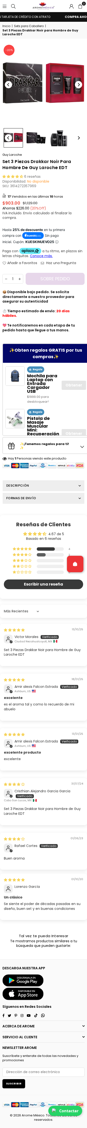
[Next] (78, 84)
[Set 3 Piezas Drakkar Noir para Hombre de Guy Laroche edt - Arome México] (13, 137)
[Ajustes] (71, 6)
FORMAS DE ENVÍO (21, 498)
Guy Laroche (12, 154)
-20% (9, 50)
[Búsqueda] (13, 6)
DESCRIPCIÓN (17, 485)
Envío (27, 213)
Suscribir (14, 1083)
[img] (14, 630)
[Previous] (8, 84)
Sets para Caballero (29, 26)
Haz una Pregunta (60, 263)
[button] (80, 6)
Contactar (69, 1110)
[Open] (75, 564)
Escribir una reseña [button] (43, 584)
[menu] (4, 6)
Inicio (6, 26)
